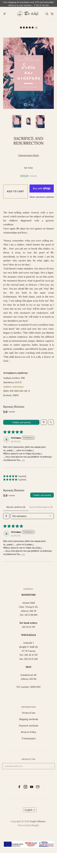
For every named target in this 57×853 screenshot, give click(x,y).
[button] (10, 476)
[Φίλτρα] (44, 422)
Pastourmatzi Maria (28, 155)
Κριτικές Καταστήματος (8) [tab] (41, 507)
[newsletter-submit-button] (51, 767)
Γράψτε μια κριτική (21, 422)
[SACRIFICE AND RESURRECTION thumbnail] (16, 121)
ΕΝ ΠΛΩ (28, 168)
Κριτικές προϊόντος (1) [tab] (15, 507)
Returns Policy (28, 731)
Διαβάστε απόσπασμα (13, 386)
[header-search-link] (47, 13)
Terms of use (28, 712)
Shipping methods (28, 719)
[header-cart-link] (52, 13)
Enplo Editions (38, 821)
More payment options (42, 196)
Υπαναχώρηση (28, 738)
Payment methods (28, 725)
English (28, 809)
